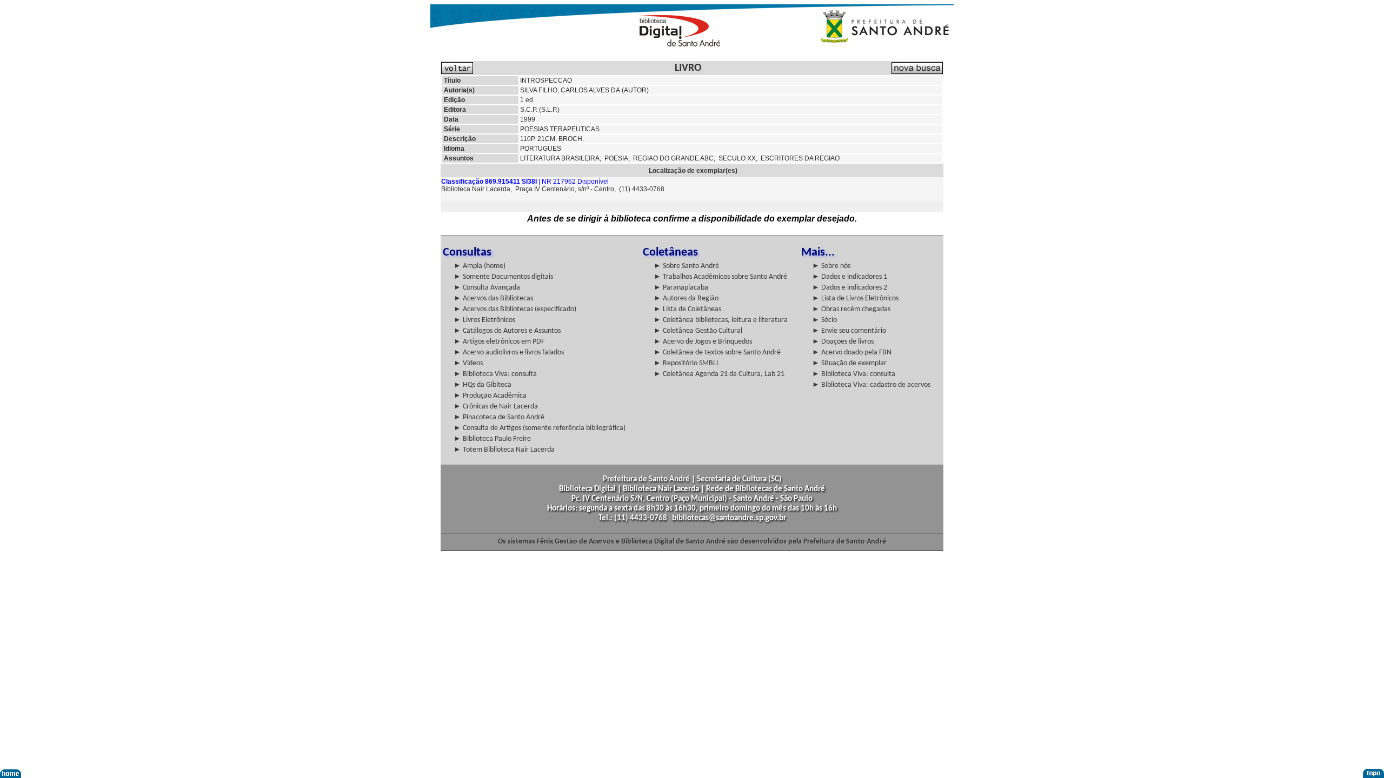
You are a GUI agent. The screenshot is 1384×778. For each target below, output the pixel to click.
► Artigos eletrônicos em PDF (499, 342)
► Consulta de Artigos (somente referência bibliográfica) (540, 428)
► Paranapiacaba (681, 288)
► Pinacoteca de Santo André (499, 417)
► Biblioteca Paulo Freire (492, 439)
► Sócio (824, 320)
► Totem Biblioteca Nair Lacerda (504, 450)
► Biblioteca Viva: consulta (495, 374)
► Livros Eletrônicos (484, 320)
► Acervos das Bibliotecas (493, 298)
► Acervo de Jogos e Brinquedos (703, 342)
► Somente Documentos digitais (503, 277)
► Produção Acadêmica (490, 396)
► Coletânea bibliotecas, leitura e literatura (721, 320)
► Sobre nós (831, 266)
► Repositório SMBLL (687, 363)
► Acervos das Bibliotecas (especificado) (515, 309)
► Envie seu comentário (849, 331)
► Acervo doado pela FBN (851, 352)
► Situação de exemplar (849, 363)
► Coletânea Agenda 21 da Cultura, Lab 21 (719, 374)
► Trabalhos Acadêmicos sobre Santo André (720, 277)
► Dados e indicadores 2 (849, 288)
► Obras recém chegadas (851, 309)
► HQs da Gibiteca (482, 385)
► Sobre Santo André (686, 266)
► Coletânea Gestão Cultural (698, 331)
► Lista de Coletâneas (687, 309)
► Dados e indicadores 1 (849, 277)
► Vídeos (468, 363)
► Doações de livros (843, 342)
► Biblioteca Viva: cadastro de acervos (871, 385)
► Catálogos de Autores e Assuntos (507, 331)
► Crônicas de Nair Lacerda (496, 407)
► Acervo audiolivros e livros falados (509, 352)
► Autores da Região (686, 298)
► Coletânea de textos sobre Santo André (717, 352)
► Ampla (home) (479, 266)
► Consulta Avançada (487, 288)
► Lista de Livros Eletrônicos (855, 298)
